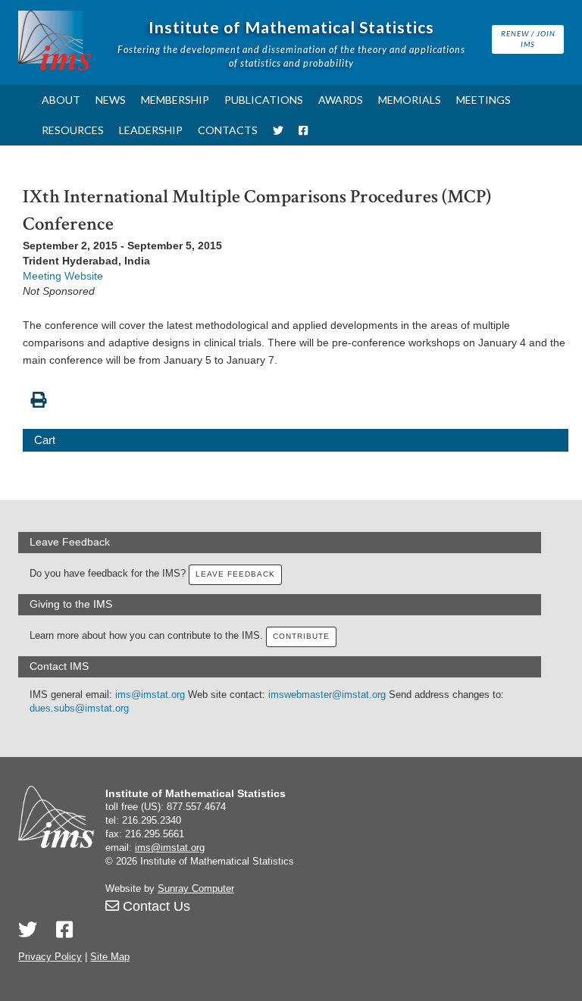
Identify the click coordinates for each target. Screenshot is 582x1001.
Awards (340, 99)
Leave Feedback (235, 574)
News (110, 99)
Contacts (228, 130)
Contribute (301, 636)
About (61, 99)
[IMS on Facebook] (303, 130)
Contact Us (154, 906)
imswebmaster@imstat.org (327, 695)
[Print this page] (295, 392)
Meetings (483, 99)
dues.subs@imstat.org (79, 708)
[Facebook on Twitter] (64, 929)
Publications (263, 99)
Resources (73, 130)
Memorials (409, 99)
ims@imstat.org (150, 695)
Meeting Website (63, 276)
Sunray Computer (196, 889)
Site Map (110, 957)
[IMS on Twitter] (278, 130)
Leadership (151, 130)
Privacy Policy (50, 957)
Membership (175, 99)
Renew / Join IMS (528, 38)
